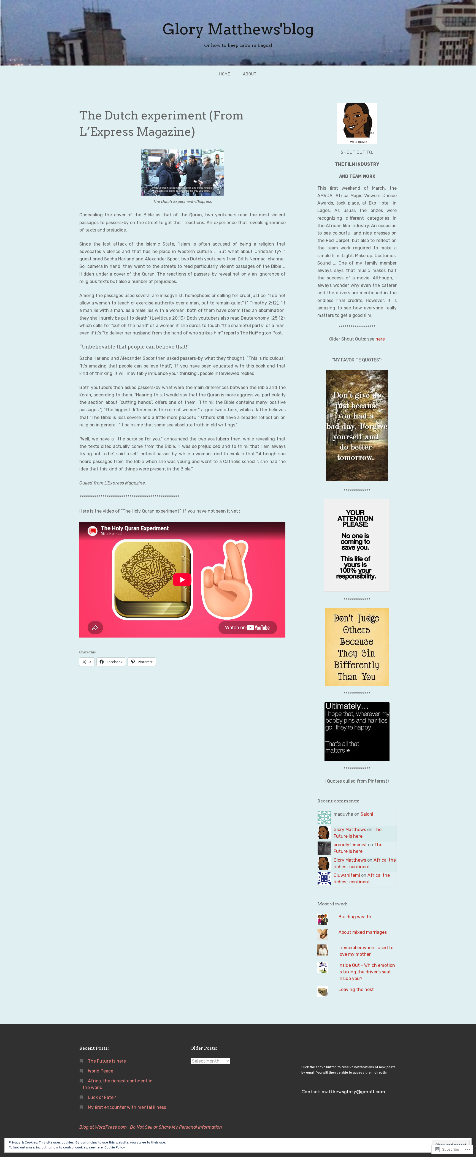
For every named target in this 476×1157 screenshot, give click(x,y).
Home (224, 74)
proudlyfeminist (350, 844)
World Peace (100, 1071)
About (250, 74)
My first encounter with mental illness (127, 1107)
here (380, 339)
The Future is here (107, 1061)
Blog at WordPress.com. (103, 1127)
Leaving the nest (356, 989)
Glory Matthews (350, 829)
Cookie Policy (114, 1147)
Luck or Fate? (102, 1097)
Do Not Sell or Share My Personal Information (176, 1127)
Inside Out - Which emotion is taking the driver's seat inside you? (367, 972)
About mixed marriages (363, 932)
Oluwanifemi (347, 875)
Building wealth (355, 916)
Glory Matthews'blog (238, 29)
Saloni (367, 814)
